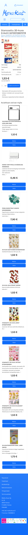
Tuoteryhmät (16, 24)
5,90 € (18, 74)
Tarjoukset (5, 478)
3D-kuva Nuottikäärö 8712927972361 (13, 249)
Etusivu (4, 24)
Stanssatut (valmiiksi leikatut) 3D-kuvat (15, 36)
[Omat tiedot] (6, 5)
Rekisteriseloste (7, 487)
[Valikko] (25, 24)
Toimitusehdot (6, 494)
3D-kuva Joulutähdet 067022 (11, 285)
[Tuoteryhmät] (4, 19)
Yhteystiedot (6, 491)
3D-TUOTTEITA (16, 35)
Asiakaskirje (5, 484)
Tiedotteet (5, 481)
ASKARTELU (9, 35)
